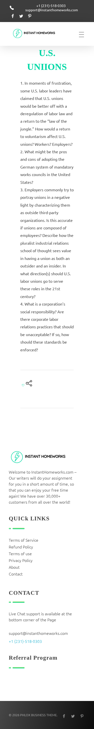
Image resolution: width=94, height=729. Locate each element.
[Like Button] (23, 385)
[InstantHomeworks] (37, 34)
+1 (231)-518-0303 (25, 641)
